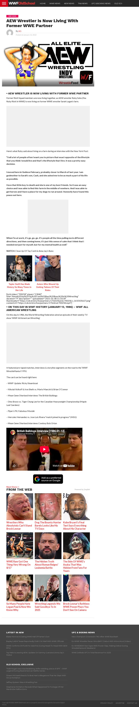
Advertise (120, 703)
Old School (120, 3)
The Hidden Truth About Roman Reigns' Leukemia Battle (46, 564)
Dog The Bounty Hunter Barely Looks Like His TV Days (48, 525)
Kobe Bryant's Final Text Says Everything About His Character (74, 525)
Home (43, 3)
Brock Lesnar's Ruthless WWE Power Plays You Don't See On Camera (76, 606)
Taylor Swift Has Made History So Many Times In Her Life (19, 287)
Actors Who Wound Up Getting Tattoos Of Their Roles (47, 287)
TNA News (83, 3)
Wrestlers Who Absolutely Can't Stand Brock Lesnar (19, 525)
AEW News (69, 3)
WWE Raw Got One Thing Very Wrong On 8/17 (18, 564)
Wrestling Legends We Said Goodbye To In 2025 (47, 606)
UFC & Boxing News (100, 3)
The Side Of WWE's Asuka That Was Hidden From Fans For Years (75, 566)
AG (19, 31)
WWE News (54, 3)
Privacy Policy (106, 703)
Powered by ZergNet (82, 490)
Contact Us (132, 703)
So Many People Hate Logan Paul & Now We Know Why (18, 606)
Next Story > (12, 486)
